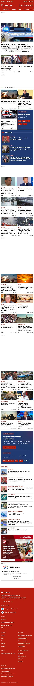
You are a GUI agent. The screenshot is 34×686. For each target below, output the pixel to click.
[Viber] (11, 601)
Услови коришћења (6, 625)
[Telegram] (9, 601)
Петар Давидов (22, 638)
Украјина (20, 653)
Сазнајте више (8, 447)
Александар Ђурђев (24, 643)
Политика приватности (7, 622)
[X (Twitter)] (6, 601)
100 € (24, 124)
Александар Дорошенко (25, 641)
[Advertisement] (17, 18)
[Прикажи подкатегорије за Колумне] (31, 9)
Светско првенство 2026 (8, 653)
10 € (24, 121)
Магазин (3, 641)
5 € (20, 121)
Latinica (25, 1)
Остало (20, 661)
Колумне (26, 9)
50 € (20, 124)
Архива (3, 646)
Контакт (31, 1)
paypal (21, 127)
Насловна (6, 9)
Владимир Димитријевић (25, 635)
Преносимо (21, 646)
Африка (20, 658)
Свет (20, 9)
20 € (28, 121)
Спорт (3, 650)
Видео (3, 643)
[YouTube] (4, 601)
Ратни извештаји (23, 650)
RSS (2, 628)
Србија (14, 9)
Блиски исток (22, 656)
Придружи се (27, 5)
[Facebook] (2, 601)
